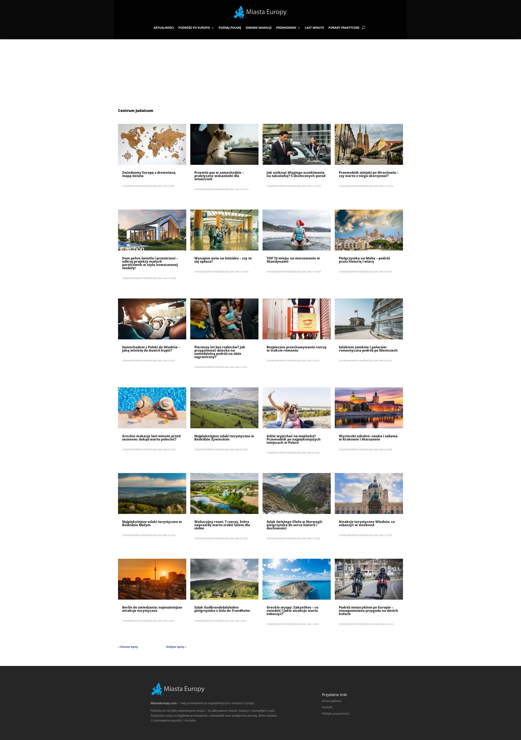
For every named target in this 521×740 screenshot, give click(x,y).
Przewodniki (286, 28)
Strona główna (331, 701)
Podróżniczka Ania (151, 186)
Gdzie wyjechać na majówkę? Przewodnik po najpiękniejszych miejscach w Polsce (294, 439)
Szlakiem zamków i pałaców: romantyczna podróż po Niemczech (368, 349)
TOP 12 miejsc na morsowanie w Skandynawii (293, 260)
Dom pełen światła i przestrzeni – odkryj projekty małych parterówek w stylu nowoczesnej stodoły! (150, 263)
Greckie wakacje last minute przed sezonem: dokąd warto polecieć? (151, 438)
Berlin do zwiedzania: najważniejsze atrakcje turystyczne (152, 609)
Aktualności (164, 28)
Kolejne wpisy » (176, 646)
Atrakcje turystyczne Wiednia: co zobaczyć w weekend (367, 523)
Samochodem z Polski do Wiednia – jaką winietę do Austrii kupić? (151, 349)
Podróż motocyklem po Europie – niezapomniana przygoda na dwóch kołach (368, 610)
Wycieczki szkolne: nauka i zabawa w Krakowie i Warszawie (368, 438)
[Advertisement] (260, 69)
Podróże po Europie (194, 28)
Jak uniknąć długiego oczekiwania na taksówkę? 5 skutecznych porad (296, 174)
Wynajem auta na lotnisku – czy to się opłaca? (223, 260)
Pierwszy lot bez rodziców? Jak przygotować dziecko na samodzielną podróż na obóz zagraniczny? (219, 352)
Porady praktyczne (343, 28)
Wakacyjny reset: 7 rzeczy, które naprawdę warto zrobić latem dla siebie (222, 524)
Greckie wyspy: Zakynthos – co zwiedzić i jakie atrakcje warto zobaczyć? (292, 610)
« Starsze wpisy (128, 646)
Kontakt (327, 707)
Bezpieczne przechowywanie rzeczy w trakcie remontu (297, 349)
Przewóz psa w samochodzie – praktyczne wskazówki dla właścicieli (219, 175)
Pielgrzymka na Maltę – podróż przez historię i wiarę (364, 260)
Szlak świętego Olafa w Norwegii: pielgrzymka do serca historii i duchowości (295, 524)
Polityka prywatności (336, 713)
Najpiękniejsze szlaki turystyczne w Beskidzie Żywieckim (224, 438)
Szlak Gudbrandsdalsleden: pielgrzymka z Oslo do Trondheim (222, 609)
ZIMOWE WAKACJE (259, 28)
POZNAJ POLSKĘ (230, 28)
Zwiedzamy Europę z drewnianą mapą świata (148, 174)
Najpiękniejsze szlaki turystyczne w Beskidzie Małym (152, 523)
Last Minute (314, 28)
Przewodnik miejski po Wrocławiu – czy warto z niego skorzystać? (369, 174)
